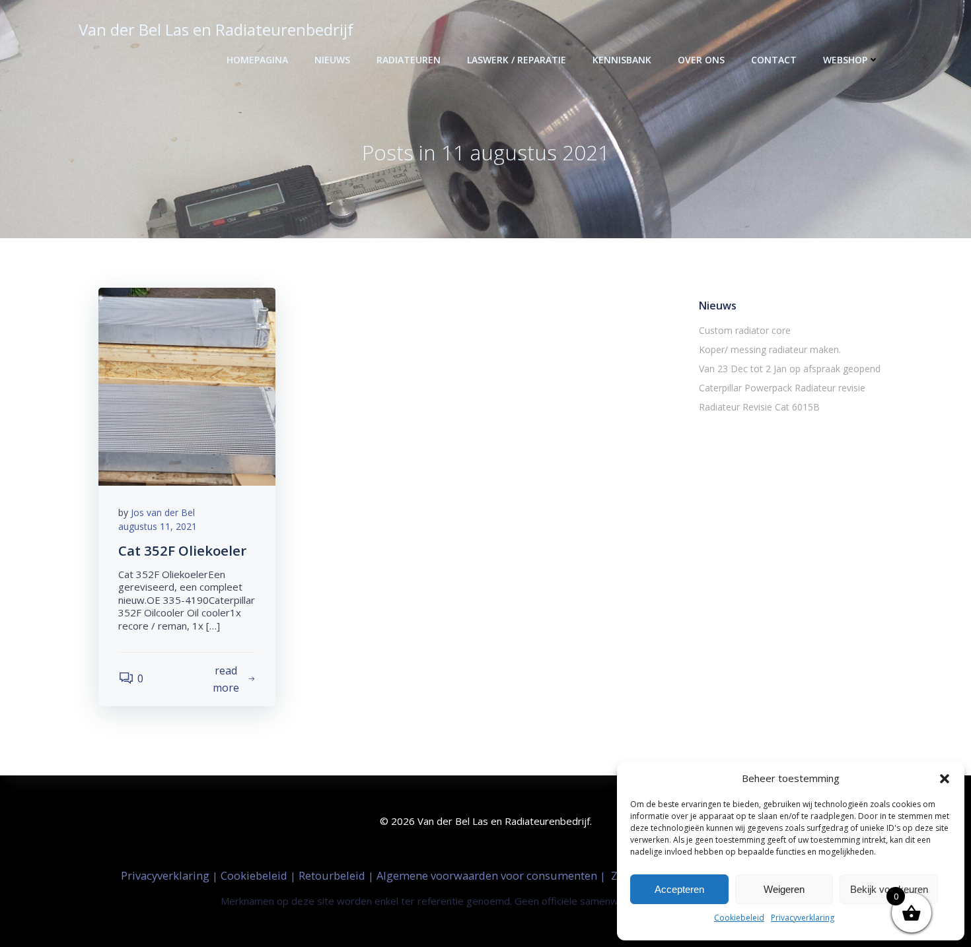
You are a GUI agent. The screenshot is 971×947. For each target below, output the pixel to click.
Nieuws (332, 59)
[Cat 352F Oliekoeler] (186, 385)
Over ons (701, 59)
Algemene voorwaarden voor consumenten (488, 875)
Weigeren (784, 889)
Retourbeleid (333, 875)
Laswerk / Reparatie (516, 59)
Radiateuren (409, 59)
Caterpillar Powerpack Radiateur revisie (782, 387)
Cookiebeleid (739, 917)
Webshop (845, 59)
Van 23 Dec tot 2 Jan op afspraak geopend (790, 368)
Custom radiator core (745, 330)
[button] (944, 778)
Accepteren (679, 889)
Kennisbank (622, 59)
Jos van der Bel (163, 512)
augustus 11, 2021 (157, 526)
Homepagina (257, 59)
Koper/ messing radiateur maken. (770, 349)
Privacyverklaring (802, 917)
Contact (774, 59)
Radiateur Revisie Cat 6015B (759, 407)
